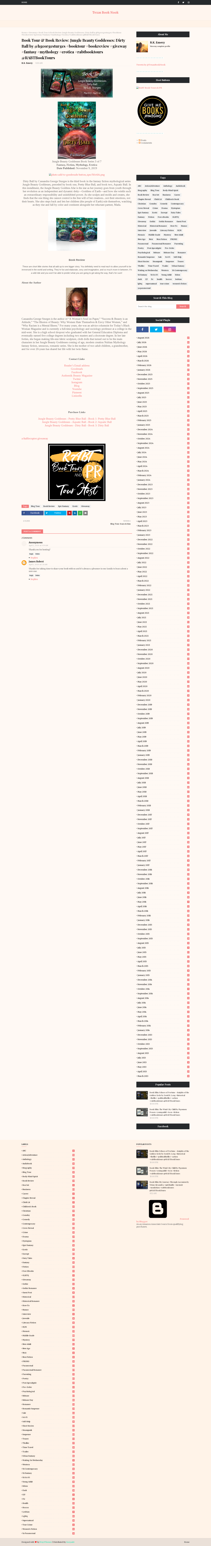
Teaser (181, 261)
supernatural (151, 284)
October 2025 (163, 383)
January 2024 (163, 480)
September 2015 (163, 938)
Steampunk (157, 261)
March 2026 (163, 361)
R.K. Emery (27, 63)
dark (140, 279)
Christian (142, 204)
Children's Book (172, 199)
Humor (184, 226)
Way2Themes (46, 1542)
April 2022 (163, 576)
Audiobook (180, 186)
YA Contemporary (179, 270)
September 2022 (163, 553)
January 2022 (163, 590)
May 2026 (163, 351)
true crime (164, 284)
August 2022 (163, 558)
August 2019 (163, 723)
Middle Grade (154, 235)
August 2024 (163, 448)
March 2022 (163, 581)
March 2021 (163, 636)
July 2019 (163, 727)
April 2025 (163, 411)
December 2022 (163, 539)
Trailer (165, 266)
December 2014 (163, 980)
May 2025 (163, 406)
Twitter (77, 378)
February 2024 (163, 475)
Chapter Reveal (144, 199)
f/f (146, 279)
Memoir (141, 235)
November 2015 (163, 929)
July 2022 (163, 562)
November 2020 (163, 654)
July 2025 (163, 397)
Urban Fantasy (178, 266)
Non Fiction (162, 239)
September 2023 (163, 498)
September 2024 (163, 443)
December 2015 (163, 925)
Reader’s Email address (77, 365)
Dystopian (175, 208)
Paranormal (143, 244)
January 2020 (163, 700)
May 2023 (163, 516)
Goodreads (77, 368)
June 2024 (163, 457)
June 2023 (163, 512)
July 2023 (163, 507)
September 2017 (163, 828)
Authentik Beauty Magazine (76, 375)
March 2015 (163, 966)
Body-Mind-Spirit (170, 190)
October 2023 (163, 494)
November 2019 (163, 709)
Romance (182, 253)
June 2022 (163, 567)
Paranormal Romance (161, 244)
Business (167, 195)
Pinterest (77, 392)
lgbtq (140, 284)
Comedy (163, 204)
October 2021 (163, 604)
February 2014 (163, 1026)
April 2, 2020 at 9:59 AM (38, 545)
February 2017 (163, 860)
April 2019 (163, 741)
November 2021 (163, 599)
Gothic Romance (166, 221)
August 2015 (163, 943)
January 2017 (163, 865)
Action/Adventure (152, 186)
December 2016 (163, 870)
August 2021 (163, 613)
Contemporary (177, 204)
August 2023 (163, 503)
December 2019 (163, 704)
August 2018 (163, 778)
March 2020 (163, 691)
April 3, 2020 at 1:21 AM (38, 564)
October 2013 (163, 1044)
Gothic (152, 221)
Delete (37, 554)
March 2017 (163, 856)
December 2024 (163, 429)
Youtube (77, 389)
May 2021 (163, 627)
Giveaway (33, 33)
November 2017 (163, 819)
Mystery (167, 235)
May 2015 (163, 957)
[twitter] (183, 2)
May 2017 (163, 847)
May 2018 (163, 792)
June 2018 (163, 787)
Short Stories (143, 261)
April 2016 (163, 906)
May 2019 (163, 737)
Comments (146, 143)
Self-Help (177, 257)
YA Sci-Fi (154, 275)
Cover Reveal (143, 208)
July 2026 (163, 342)
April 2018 (163, 796)
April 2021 (163, 631)
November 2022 (163, 544)
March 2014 (163, 1021)
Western (165, 270)
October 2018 (163, 769)
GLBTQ (175, 217)
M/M (179, 230)
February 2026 (163, 365)
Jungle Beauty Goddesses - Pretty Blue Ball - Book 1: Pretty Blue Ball (77, 418)
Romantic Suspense (146, 257)
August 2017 (163, 833)
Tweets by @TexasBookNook (150, 64)
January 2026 (163, 370)
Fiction (151, 217)
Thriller (141, 266)
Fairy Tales (176, 213)
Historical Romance (158, 226)
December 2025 (163, 374)
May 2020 (163, 682)
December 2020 (163, 649)
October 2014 (163, 989)
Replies (34, 557)
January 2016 (163, 920)
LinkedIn (77, 395)
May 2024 (163, 461)
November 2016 (163, 874)
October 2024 (163, 439)
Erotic (75, 506)
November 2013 (163, 1039)
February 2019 (163, 750)
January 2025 (163, 425)
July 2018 (163, 782)
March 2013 (163, 1076)
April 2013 (163, 1071)
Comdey (153, 204)
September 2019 (163, 718)
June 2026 (163, 347)
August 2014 (163, 998)
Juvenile (153, 230)
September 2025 (163, 388)
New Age (141, 239)
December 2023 (163, 484)
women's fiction (179, 284)
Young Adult (166, 275)
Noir (151, 239)
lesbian (178, 279)
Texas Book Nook (105, 12)
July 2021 (163, 617)
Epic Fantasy (63, 506)
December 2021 (163, 594)
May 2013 (163, 1067)
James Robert (36, 561)
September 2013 (163, 1048)
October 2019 (163, 714)
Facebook (76, 372)
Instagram (76, 382)
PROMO (173, 239)
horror (169, 279)
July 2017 (163, 837)
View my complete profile (160, 46)
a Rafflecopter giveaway (35, 438)
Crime (155, 208)
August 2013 (163, 1053)
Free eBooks (163, 217)
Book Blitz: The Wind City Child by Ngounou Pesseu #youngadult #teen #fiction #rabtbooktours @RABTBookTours (168, 1112)
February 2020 (163, 695)
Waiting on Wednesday (148, 270)
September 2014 (163, 993)
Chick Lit (158, 199)
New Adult (179, 235)
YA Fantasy (142, 275)
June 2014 (163, 1007)
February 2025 (163, 420)
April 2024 (163, 466)
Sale (160, 257)
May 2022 (163, 572)
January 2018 (163, 810)
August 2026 (163, 338)
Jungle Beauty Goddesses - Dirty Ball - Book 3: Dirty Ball (77, 425)
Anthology (167, 186)
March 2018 (163, 801)
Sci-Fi (167, 257)
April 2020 (163, 686)
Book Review (49, 506)
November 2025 (163, 379)
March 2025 (163, 416)
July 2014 (163, 1003)
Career (177, 195)
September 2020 (163, 663)
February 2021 (163, 640)
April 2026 (163, 356)
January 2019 (163, 755)
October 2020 (163, 659)
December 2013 (163, 1035)
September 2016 (163, 883)
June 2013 (163, 1062)
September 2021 (163, 608)
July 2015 (163, 948)
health (159, 279)
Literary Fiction (167, 230)
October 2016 (163, 879)
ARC (139, 186)
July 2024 (163, 452)
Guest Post (181, 221)
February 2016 (163, 915)
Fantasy (141, 217)
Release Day (169, 253)
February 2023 (163, 530)
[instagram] (188, 2)
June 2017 (163, 842)
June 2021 (163, 622)
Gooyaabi (70, 1542)
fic (152, 279)
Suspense (170, 261)
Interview (142, 230)
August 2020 (163, 668)
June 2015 (163, 952)
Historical (142, 226)
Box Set (156, 195)
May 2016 (163, 902)
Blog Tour (35, 506)
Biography (142, 190)
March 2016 (163, 911)
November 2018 (163, 764)
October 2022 (163, 549)
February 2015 (163, 970)
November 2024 (163, 434)
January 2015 (163, 975)
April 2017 (163, 851)
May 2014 (163, 1012)
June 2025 (163, 402)
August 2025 (163, 393)
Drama (164, 208)
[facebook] (178, 2)
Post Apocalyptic (154, 248)
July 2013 (163, 1058)
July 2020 (163, 672)
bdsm (177, 275)
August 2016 (163, 888)
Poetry (141, 248)
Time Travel (153, 266)
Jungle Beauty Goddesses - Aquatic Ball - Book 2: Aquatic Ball (77, 421)
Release (156, 253)
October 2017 (163, 824)
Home (24, 2)
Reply (31, 554)
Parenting (178, 244)
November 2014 (163, 984)
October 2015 (163, 934)
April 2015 (163, 961)
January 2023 (163, 535)
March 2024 (163, 471)
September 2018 (163, 773)
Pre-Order (169, 248)
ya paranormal (144, 288)
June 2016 (163, 897)
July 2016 (163, 893)
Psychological (144, 253)
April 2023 (163, 521)
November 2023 (163, 489)
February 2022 (163, 585)
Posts (143, 140)
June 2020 (163, 677)
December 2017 (163, 815)
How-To (173, 226)
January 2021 (163, 645)
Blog (77, 385)
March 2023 (163, 526)
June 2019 (163, 732)
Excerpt (164, 213)
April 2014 (163, 1016)
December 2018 (163, 760)
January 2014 (163, 1030)
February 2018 (163, 805)
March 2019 (163, 746)
